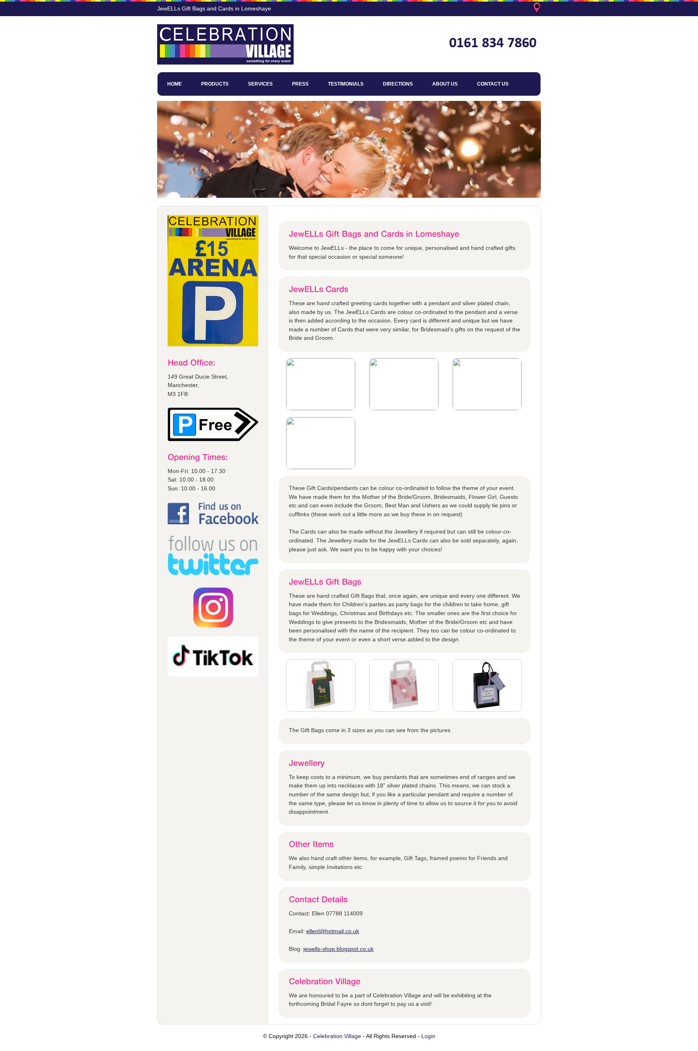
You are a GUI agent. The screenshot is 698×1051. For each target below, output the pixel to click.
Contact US (493, 84)
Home (174, 84)
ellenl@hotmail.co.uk (332, 931)
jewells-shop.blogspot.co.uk (338, 949)
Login (428, 1036)
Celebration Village (337, 1036)
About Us (445, 84)
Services (260, 84)
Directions (398, 84)
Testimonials (346, 84)
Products (215, 84)
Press (300, 84)
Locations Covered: (538, 9)
